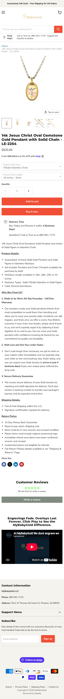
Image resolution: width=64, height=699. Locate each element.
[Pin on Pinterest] (21, 464)
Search (9, 687)
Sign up (48, 638)
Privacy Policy (21, 687)
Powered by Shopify (32, 693)
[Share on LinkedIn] (15, 464)
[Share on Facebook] (4, 464)
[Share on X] (9, 464)
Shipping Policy (38, 687)
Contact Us (54, 687)
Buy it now (32, 211)
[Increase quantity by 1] (29, 191)
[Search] (58, 29)
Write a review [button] (32, 499)
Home (5, 46)
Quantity (6, 184)
